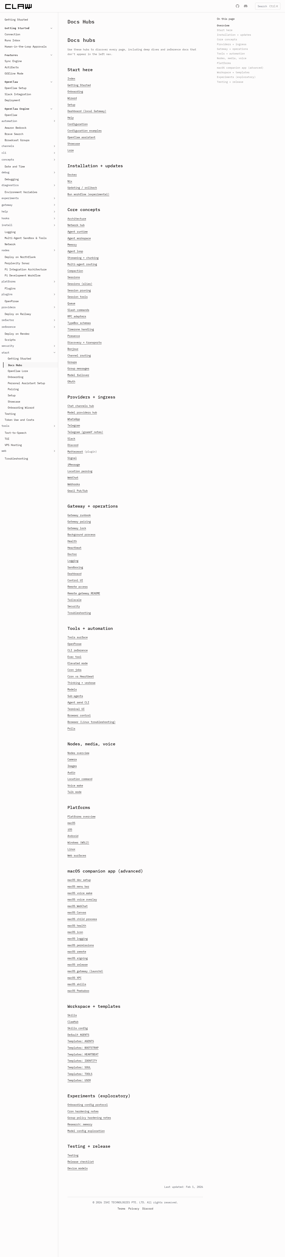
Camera (72, 759)
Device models (77, 1168)
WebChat (72, 477)
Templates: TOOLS (79, 1074)
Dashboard (74, 573)
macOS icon (75, 932)
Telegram (73, 425)
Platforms (78, 807)
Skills (72, 1015)
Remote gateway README (83, 593)
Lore (70, 150)
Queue (71, 303)
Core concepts (83, 209)
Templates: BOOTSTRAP (82, 1047)
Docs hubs (81, 40)
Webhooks (73, 484)
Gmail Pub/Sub (77, 490)
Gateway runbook (79, 515)
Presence (73, 336)
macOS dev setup (79, 880)
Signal (72, 458)
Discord (72, 445)
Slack (71, 438)
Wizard (72, 98)
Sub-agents (75, 696)
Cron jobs (74, 670)
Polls (71, 728)
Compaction (75, 270)
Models (72, 689)
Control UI (75, 580)
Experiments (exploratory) (98, 1095)
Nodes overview (78, 753)
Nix (69, 181)
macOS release (77, 964)
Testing (72, 1155)
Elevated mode (77, 663)
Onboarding (75, 91)
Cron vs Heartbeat (80, 676)
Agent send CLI (78, 702)
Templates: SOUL (79, 1067)
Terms (121, 1208)
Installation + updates (95, 165)
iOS (69, 829)
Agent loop (75, 251)
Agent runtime (77, 231)
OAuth (71, 381)
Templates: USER (79, 1080)
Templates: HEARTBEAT (82, 1054)
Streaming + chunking (82, 258)
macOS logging (77, 938)
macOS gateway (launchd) (85, 971)
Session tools (77, 296)
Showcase (73, 143)
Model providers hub (82, 412)
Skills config (77, 1028)
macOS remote (76, 951)
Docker (72, 174)
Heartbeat (74, 547)
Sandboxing (75, 567)
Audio (71, 772)
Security (73, 606)
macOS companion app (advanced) (105, 871)
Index (71, 78)
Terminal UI (76, 709)
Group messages (78, 368)
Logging (72, 560)
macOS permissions (80, 945)
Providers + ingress (91, 397)
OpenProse (74, 644)
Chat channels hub (80, 406)
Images (72, 766)
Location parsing (79, 471)
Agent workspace (79, 238)
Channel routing (79, 355)
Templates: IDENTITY (82, 1060)
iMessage (73, 464)
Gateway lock (76, 528)
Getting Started (79, 85)
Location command (79, 779)
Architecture (76, 218)
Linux (71, 849)
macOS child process (82, 919)
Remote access (77, 586)
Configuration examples (84, 130)
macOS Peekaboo (78, 990)
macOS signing (77, 958)
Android (72, 836)
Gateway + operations (92, 506)
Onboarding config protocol (87, 1104)
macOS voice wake (79, 893)
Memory (72, 244)
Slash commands (78, 310)
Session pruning (79, 290)
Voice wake (75, 785)
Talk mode (74, 792)
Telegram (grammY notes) (85, 432)
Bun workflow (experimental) (88, 194)
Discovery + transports (84, 342)
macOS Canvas (76, 912)
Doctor (72, 554)
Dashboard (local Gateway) (86, 111)
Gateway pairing (79, 521)
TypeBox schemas (79, 323)
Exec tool (74, 657)
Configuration (77, 124)
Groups (72, 362)
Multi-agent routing (82, 264)
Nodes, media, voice (91, 744)
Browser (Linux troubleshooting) (91, 722)
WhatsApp (73, 419)
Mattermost (75, 451)
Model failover (78, 375)
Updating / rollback (82, 187)
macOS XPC (74, 977)
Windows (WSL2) (78, 842)
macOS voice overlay (82, 899)
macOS (71, 823)
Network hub (76, 225)
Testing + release (88, 1146)
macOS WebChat (77, 906)
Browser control (79, 715)
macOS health (76, 925)
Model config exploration (86, 1131)
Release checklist (80, 1161)
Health (72, 541)
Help (70, 117)
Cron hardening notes (82, 1111)
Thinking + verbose (81, 683)
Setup (71, 104)
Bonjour (72, 349)
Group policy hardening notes (89, 1117)
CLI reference (77, 650)
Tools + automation (90, 628)
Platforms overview (81, 816)
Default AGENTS (78, 1034)
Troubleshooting (79, 613)
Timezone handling (80, 329)
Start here (80, 69)
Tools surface (77, 637)
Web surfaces (76, 855)
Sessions (73, 277)
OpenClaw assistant (81, 137)
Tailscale (74, 600)
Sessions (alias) (79, 283)
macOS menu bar (78, 886)
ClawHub (72, 1021)
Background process (81, 534)
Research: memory (79, 1124)
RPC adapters (76, 316)
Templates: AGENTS (80, 1041)
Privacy (133, 1208)
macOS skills (76, 984)
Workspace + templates (93, 1006)
